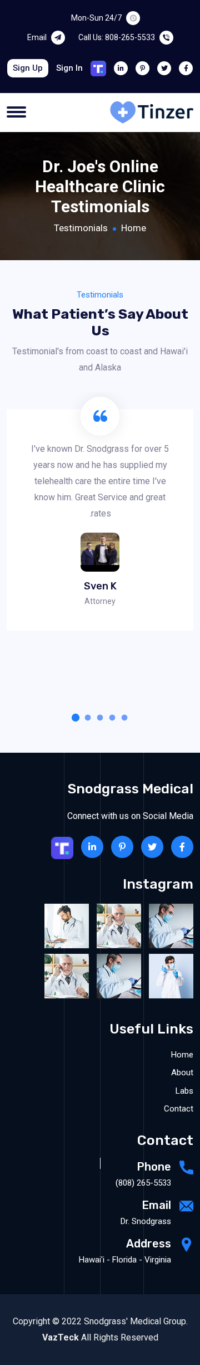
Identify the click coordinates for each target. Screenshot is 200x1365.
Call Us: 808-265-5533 (116, 37)
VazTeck (60, 1337)
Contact (178, 1109)
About (182, 1072)
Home (133, 227)
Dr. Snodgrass (146, 1221)
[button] (124, 717)
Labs (184, 1091)
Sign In (69, 68)
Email (37, 37)
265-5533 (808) (143, 1183)
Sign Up (28, 68)
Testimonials (81, 227)
